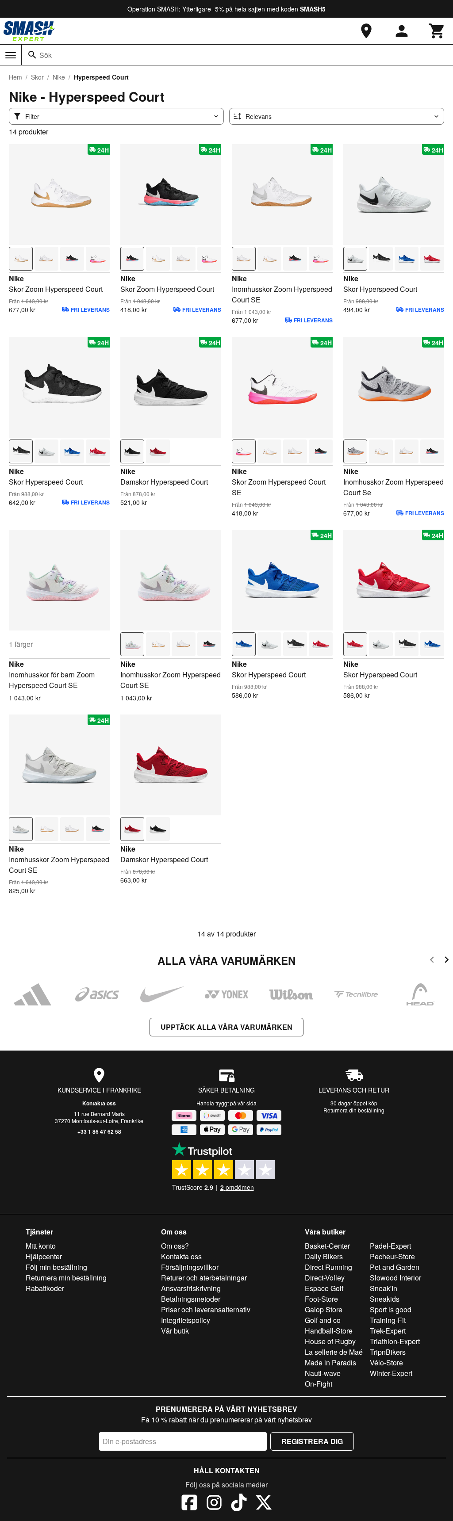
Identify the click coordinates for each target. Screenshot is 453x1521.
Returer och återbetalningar (204, 1278)
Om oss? (175, 1246)
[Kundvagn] (437, 31)
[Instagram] (214, 1504)
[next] (446, 961)
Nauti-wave (323, 1373)
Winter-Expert (391, 1373)
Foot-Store (321, 1299)
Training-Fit (388, 1320)
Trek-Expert (388, 1331)
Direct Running (328, 1267)
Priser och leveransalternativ (205, 1309)
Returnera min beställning (66, 1278)
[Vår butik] (366, 31)
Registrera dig (312, 1441)
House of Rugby (330, 1341)
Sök (45, 55)
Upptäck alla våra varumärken (226, 1027)
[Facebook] (189, 1504)
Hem (15, 77)
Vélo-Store (386, 1362)
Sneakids (384, 1299)
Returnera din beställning (353, 1110)
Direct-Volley (325, 1278)
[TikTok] (239, 1504)
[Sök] (32, 55)
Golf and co (323, 1320)
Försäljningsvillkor (190, 1267)
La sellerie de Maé (334, 1352)
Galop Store (323, 1309)
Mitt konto (41, 1246)
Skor (37, 77)
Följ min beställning (56, 1267)
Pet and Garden (394, 1267)
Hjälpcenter (44, 1256)
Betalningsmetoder (190, 1299)
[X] (264, 1504)
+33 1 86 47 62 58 (99, 1131)
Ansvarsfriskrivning (191, 1288)
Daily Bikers (324, 1256)
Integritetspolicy (185, 1320)
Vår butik (175, 1331)
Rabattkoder (45, 1288)
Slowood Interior (395, 1278)
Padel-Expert (390, 1246)
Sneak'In (383, 1288)
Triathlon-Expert (395, 1341)
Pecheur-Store (392, 1256)
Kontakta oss (99, 1103)
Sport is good (390, 1309)
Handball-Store (329, 1331)
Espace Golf (324, 1288)
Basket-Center (327, 1246)
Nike (59, 77)
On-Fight (318, 1384)
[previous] (432, 961)
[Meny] (10, 55)
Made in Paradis (330, 1362)
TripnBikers (388, 1352)
